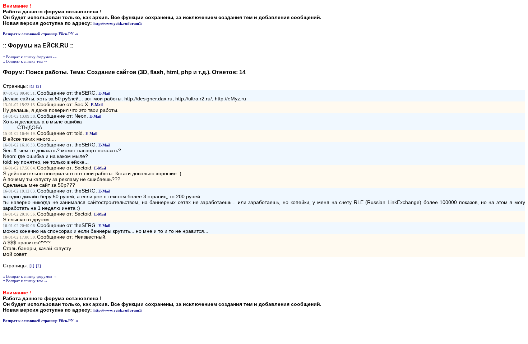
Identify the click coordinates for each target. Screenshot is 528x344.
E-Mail (104, 93)
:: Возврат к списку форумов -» (30, 57)
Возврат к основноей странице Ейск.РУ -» (40, 34)
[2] (38, 86)
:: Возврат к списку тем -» (25, 61)
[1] (31, 86)
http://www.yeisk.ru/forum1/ (117, 23)
